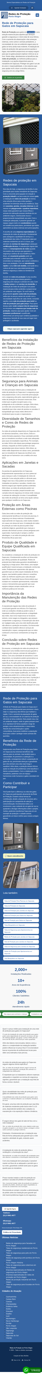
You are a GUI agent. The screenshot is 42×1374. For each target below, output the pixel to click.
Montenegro (10, 1318)
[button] (37, 15)
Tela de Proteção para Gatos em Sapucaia (18, 920)
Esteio (8, 1309)
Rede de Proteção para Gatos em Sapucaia (18, 915)
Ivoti (7, 1316)
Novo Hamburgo (12, 1321)
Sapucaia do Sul (12, 1335)
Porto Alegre (11, 1326)
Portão (8, 1323)
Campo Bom (11, 1299)
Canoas (9, 1302)
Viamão (9, 1338)
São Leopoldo (11, 1328)
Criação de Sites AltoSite (21, 1356)
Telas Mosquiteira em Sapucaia (14, 925)
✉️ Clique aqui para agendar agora (18, 329)
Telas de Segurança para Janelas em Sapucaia (19, 947)
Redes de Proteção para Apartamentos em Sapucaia (18, 952)
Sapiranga (10, 1331)
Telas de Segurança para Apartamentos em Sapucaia (18, 931)
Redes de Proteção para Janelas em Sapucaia (19, 937)
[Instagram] (32, 8)
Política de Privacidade (12, 1232)
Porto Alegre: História (14, 1263)
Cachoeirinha (11, 1297)
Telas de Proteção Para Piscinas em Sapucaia (19, 901)
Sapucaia (30, 32)
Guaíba (9, 1314)
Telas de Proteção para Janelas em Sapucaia (19, 911)
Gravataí (9, 1311)
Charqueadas (11, 1304)
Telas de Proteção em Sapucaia (14, 906)
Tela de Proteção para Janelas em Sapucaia (18, 942)
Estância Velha (11, 1306)
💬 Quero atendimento (14, 856)
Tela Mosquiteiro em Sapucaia (14, 958)
